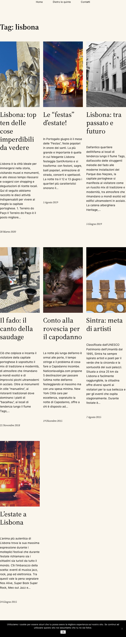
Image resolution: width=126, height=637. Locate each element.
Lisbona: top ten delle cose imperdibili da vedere (18, 131)
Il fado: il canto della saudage (16, 328)
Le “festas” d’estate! (58, 118)
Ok (63, 632)
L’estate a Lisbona (13, 518)
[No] (122, 628)
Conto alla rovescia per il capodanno (62, 328)
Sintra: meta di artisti (104, 324)
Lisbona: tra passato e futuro (104, 122)
